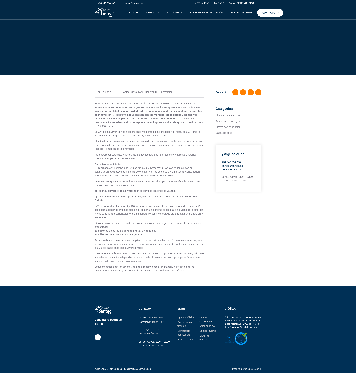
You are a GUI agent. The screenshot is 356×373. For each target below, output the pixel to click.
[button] (235, 92)
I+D (157, 92)
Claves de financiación (228, 127)
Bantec (125, 92)
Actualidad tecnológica (228, 121)
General (149, 92)
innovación (167, 92)
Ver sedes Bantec (231, 169)
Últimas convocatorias (228, 115)
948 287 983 (158, 322)
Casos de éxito (224, 132)
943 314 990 (156, 317)
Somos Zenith (254, 369)
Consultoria (137, 92)
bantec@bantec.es (232, 165)
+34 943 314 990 (231, 162)
